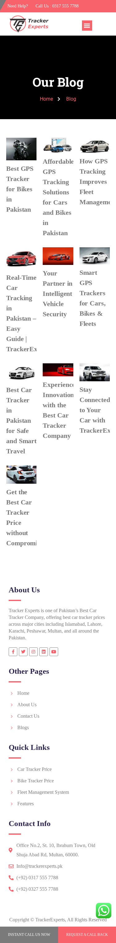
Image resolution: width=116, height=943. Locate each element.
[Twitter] (23, 651)
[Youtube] (53, 651)
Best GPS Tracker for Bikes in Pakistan (19, 189)
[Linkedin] (43, 651)
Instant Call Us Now (29, 934)
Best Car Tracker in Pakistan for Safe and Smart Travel (21, 420)
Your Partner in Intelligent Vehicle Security (57, 293)
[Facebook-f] (13, 651)
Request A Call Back (87, 934)
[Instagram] (33, 651)
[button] (87, 25)
